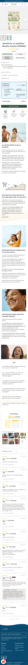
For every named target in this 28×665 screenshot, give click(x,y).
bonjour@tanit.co (18, 662)
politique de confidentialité (13, 664)
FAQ (2, 652)
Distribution (3, 649)
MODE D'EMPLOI (6, 72)
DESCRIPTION (5, 62)
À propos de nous (19, 645)
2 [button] (12, 619)
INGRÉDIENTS (5, 78)
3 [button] (14, 619)
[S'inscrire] (26, 634)
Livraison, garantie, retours (19, 648)
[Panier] (25, 4)
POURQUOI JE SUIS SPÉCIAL (9, 75)
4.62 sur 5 (17, 416)
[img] (4, 456)
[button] (12, 49)
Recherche (3, 645)
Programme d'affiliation (6, 650)
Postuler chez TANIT (19, 650)
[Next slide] (25, 20)
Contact (3, 647)
